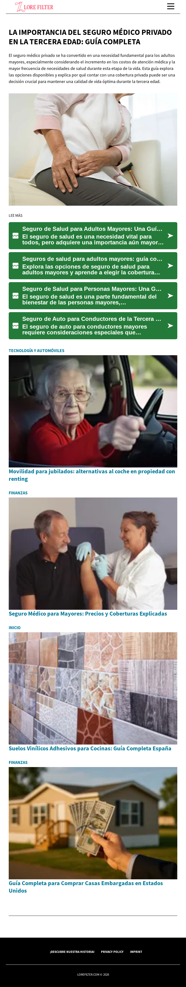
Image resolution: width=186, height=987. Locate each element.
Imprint (136, 952)
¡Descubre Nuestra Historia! (72, 952)
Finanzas (18, 493)
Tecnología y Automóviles (36, 350)
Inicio (15, 627)
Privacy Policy (112, 952)
